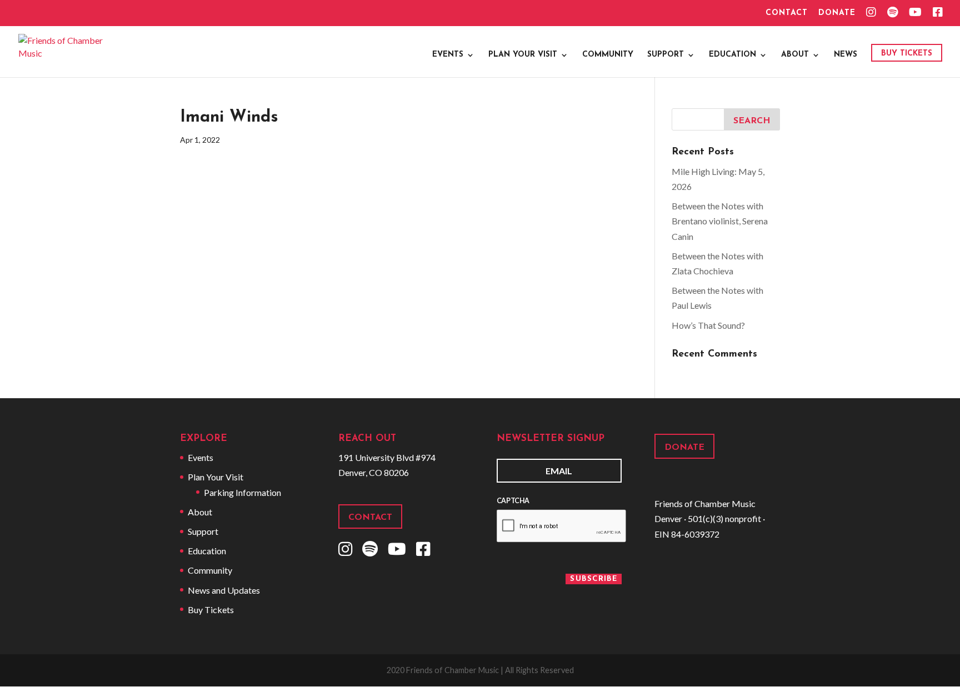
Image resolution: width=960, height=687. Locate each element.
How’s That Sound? (708, 325)
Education (732, 55)
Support (665, 55)
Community (607, 55)
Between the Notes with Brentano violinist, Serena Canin (720, 220)
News (845, 55)
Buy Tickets (906, 53)
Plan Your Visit (522, 55)
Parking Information (242, 492)
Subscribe (593, 579)
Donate (837, 13)
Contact (787, 13)
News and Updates (224, 590)
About (795, 55)
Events (447, 55)
